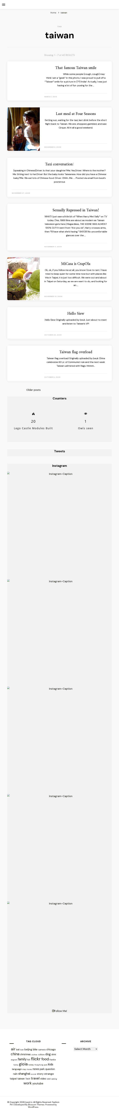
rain (15, 1074)
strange (49, 1074)
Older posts (33, 390)
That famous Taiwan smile (75, 68)
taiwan (21, 1078)
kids (50, 1064)
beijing (28, 1049)
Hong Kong (39, 1065)
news (36, 1069)
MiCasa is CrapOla (75, 264)
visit (49, 1078)
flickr (36, 1059)
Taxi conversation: (59, 164)
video (43, 1078)
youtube (37, 1083)
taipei (13, 1078)
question (50, 1069)
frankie (53, 1059)
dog (48, 1054)
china (15, 1054)
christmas (25, 1054)
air (13, 1049)
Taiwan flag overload (75, 352)
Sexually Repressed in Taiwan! (76, 210)
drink (53, 1054)
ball (17, 1049)
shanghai (24, 1074)
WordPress (33, 1107)
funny (16, 1065)
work (28, 1083)
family (22, 1059)
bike (35, 1049)
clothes (34, 1055)
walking (54, 1079)
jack (45, 1065)
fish (28, 1060)
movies (29, 1069)
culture (41, 1054)
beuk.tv (28, 1102)
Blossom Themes (36, 1104)
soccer (33, 1074)
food (45, 1059)
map (24, 1069)
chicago (51, 1049)
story (40, 1073)
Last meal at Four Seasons (76, 114)
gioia (23, 1064)
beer (22, 1050)
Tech (27, 1078)
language (17, 1069)
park (42, 1069)
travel (35, 1078)
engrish (14, 1060)
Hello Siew (75, 313)
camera (42, 1049)
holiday (31, 1065)
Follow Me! (60, 1011)
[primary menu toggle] (3, 5)
